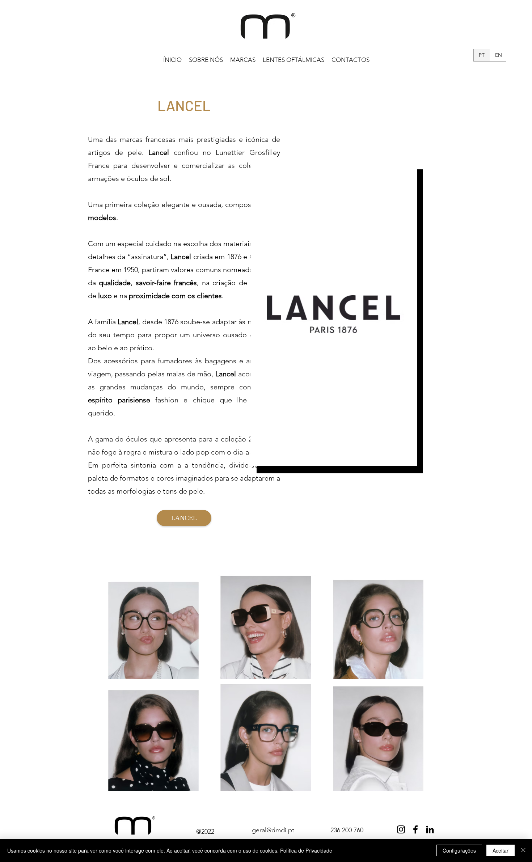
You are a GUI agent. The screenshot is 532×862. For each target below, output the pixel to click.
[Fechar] (523, 850)
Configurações (459, 850)
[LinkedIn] (430, 829)
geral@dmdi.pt (273, 830)
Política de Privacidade (306, 850)
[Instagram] (401, 829)
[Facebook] (415, 829)
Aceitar (500, 850)
